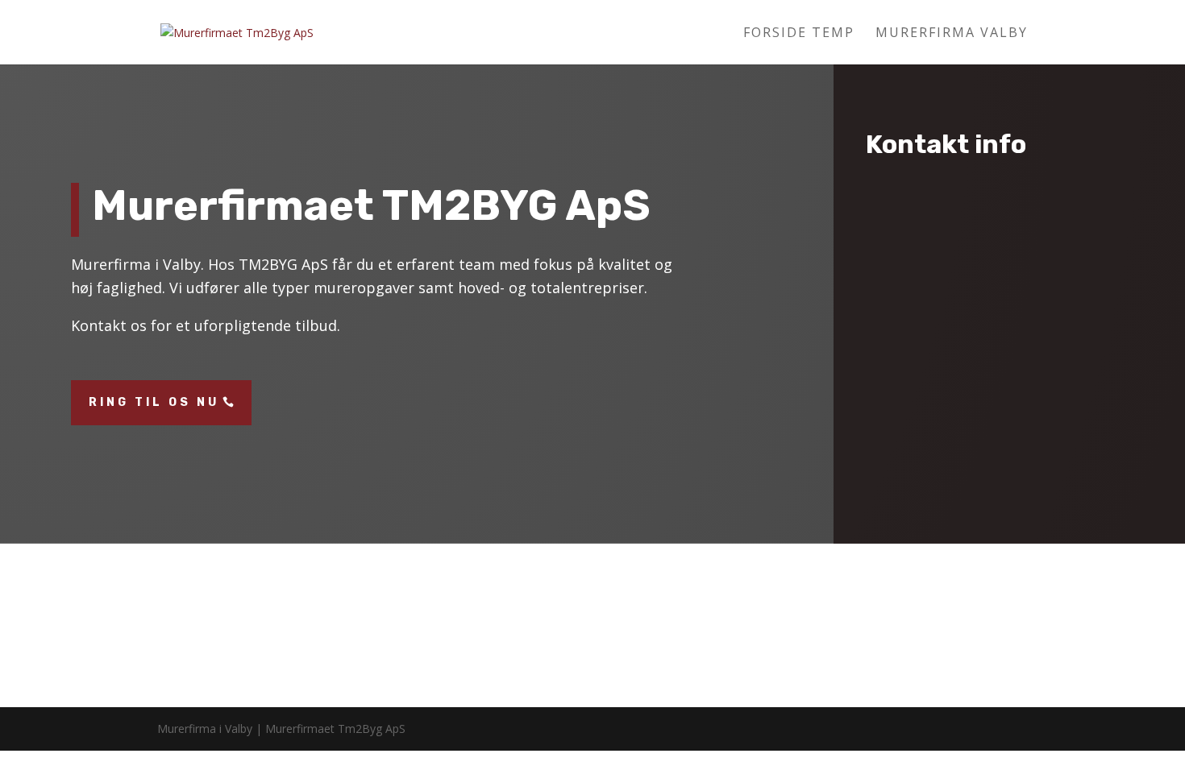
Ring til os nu (154, 402)
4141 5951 (1002, 306)
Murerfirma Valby (951, 34)
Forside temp (798, 34)
